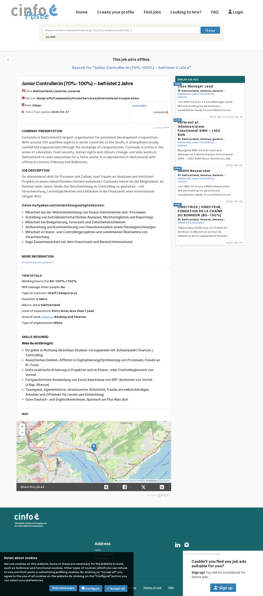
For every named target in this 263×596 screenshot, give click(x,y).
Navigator (164, 480)
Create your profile (115, 12)
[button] (8, 59)
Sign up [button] (225, 588)
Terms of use (152, 587)
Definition (47, 317)
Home (82, 12)
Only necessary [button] (63, 588)
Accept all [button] (117, 588)
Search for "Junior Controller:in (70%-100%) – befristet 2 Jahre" (131, 67)
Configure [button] (92, 588)
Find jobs (152, 12)
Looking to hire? (186, 12)
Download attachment (38, 262)
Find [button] (211, 31)
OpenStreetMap (136, 480)
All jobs (50, 37)
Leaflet (120, 480)
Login (237, 12)
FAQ (215, 12)
